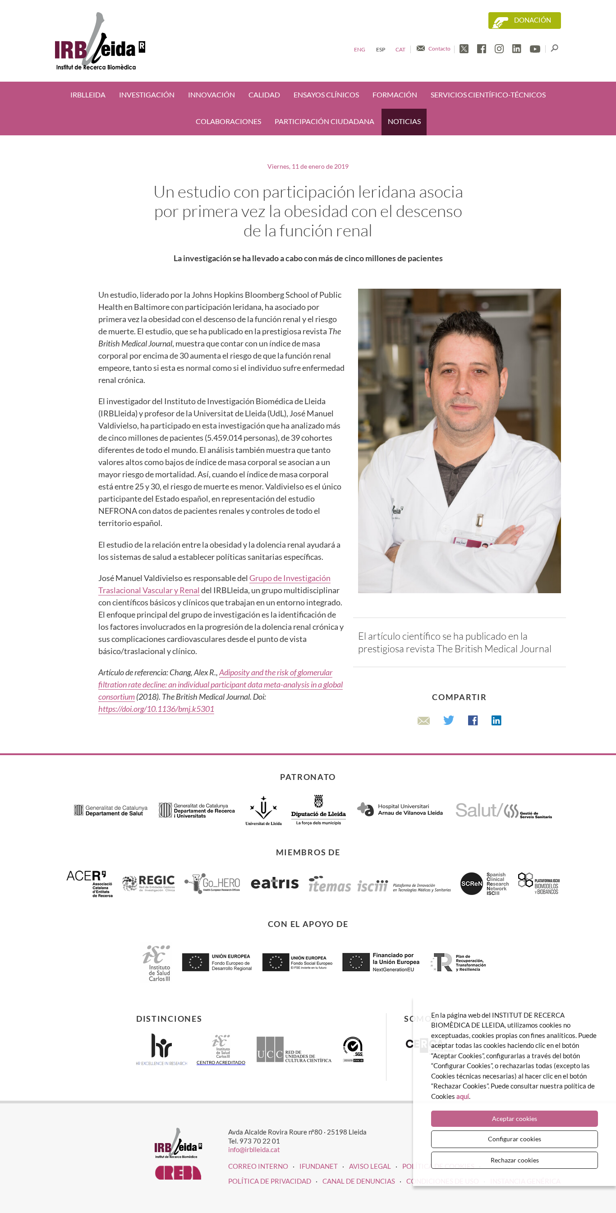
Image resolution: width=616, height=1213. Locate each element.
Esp (380, 49)
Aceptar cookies (514, 1118)
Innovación (211, 95)
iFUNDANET (318, 1166)
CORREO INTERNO (258, 1166)
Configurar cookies (514, 1139)
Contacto (439, 48)
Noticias (404, 121)
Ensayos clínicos (326, 95)
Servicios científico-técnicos (488, 95)
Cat (400, 49)
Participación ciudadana (324, 121)
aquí (462, 1096)
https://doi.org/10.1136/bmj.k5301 (156, 709)
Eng (359, 49)
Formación (394, 95)
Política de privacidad (269, 1181)
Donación (532, 20)
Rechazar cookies (515, 1160)
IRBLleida (88, 95)
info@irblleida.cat (254, 1149)
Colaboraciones (228, 121)
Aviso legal (370, 1166)
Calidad (264, 95)
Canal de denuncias (358, 1181)
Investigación (147, 95)
